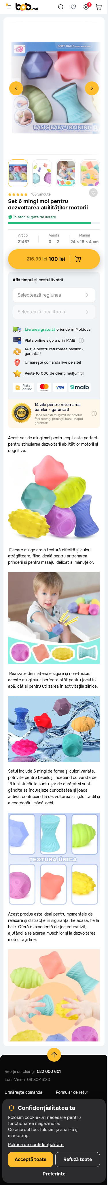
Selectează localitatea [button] (41, 312)
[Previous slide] (16, 88)
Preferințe (54, 1174)
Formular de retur (72, 1092)
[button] (60, 7)
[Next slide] (91, 88)
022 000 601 (49, 1071)
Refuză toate (77, 1159)
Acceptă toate (30, 1159)
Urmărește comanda (23, 1092)
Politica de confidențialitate (36, 1144)
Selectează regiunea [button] (39, 295)
